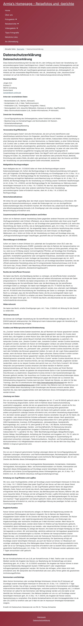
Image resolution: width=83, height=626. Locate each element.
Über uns (9, 15)
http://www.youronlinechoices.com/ (21, 385)
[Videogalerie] (17, 28)
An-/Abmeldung (11, 41)
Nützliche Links (11, 37)
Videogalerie (10, 28)
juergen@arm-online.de (12, 93)
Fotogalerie (9, 19)
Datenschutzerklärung (41, 620)
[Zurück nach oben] (79, 622)
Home (7, 10)
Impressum (41, 617)
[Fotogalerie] (15, 19)
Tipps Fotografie (12, 33)
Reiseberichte (10, 24)
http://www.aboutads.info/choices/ (50, 383)
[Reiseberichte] (17, 23)
